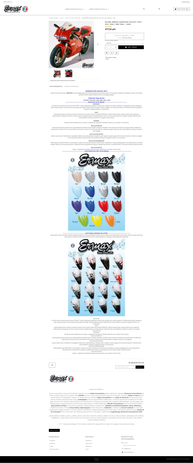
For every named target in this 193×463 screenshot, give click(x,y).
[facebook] (52, 365)
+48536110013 (126, 448)
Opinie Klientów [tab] (71, 86)
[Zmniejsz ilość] (106, 47)
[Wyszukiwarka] (144, 9)
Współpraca (89, 440)
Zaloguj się (52, 440)
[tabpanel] (96, 222)
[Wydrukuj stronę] (116, 52)
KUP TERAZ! (132, 47)
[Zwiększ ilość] (115, 47)
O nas (87, 449)
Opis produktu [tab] (56, 86)
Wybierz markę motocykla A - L (75, 9)
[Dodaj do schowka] (106, 52)
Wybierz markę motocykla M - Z (99, 9)
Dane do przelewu (54, 449)
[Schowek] (159, 9)
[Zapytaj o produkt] (111, 52)
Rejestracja (52, 443)
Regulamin (88, 446)
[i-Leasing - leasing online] (111, 58)
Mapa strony (89, 443)
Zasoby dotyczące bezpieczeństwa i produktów (62, 80)
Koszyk (51, 446)
